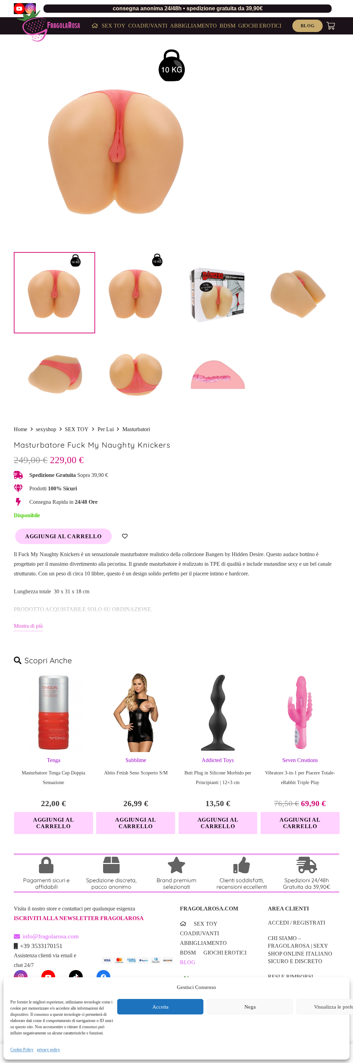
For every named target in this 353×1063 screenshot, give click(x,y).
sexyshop (46, 429)
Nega (250, 1007)
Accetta (160, 1007)
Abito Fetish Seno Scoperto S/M (136, 772)
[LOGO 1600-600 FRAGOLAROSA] (48, 26)
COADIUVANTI (199, 933)
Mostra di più (28, 626)
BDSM (188, 953)
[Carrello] (331, 25)
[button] (53, 823)
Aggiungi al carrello (63, 536)
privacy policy (48, 1049)
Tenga (53, 760)
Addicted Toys (218, 760)
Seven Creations (300, 760)
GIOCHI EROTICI (224, 953)
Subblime (135, 760)
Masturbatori (136, 429)
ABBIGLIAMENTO (203, 943)
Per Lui (106, 429)
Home (20, 429)
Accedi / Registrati (296, 923)
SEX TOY (77, 429)
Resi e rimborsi (290, 977)
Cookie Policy (21, 1049)
